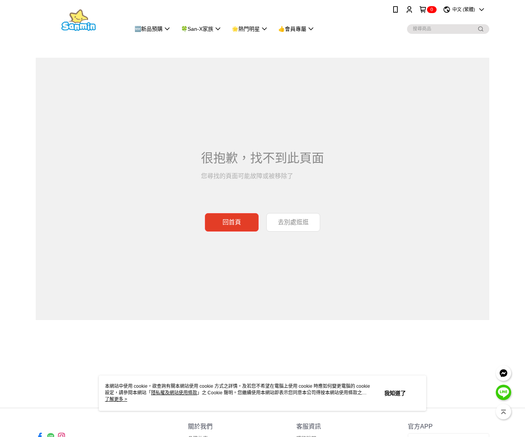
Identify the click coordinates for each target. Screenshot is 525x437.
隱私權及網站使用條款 (174, 392)
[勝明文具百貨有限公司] (78, 20)
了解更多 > (116, 399)
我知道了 (395, 393)
